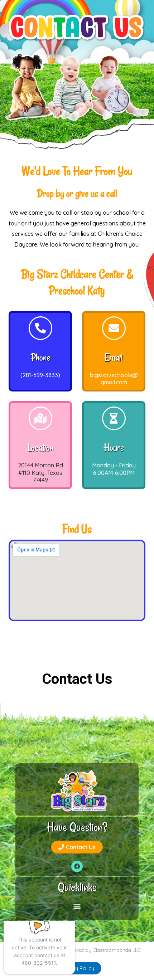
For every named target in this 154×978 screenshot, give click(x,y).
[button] (77, 847)
